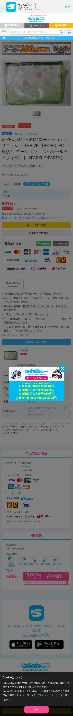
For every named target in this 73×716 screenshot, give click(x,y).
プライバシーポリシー (48, 695)
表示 (67, 7)
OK (36, 709)
